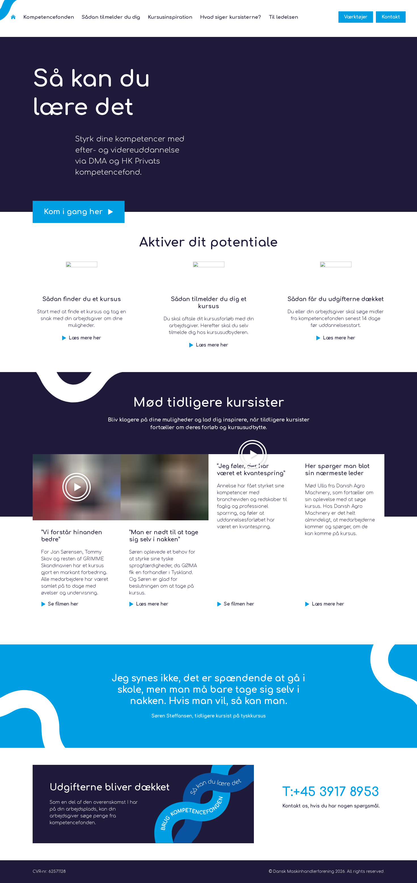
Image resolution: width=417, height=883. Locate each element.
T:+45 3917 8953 (330, 792)
